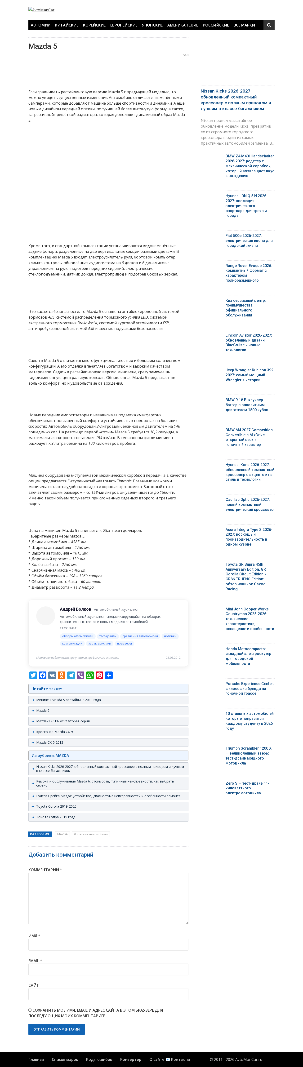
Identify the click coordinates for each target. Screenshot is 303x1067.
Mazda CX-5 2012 (49, 742)
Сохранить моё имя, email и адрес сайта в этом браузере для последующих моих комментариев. (95, 1013)
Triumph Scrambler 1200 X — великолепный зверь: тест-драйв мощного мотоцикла (249, 755)
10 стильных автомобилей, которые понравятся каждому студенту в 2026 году (250, 720)
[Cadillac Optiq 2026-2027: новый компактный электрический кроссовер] (211, 500)
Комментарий (45, 869)
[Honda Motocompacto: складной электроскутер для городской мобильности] (211, 650)
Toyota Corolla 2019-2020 (56, 806)
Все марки (244, 25)
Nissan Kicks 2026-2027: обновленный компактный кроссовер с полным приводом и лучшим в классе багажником (110, 768)
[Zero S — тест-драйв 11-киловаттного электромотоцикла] (211, 784)
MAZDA (62, 834)
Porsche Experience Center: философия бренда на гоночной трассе (250, 688)
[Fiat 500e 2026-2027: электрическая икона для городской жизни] (211, 236)
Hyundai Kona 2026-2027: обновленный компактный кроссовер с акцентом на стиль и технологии (250, 472)
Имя (34, 935)
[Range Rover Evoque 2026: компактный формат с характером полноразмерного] (211, 266)
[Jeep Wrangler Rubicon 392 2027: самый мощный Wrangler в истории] (211, 371)
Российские (216, 25)
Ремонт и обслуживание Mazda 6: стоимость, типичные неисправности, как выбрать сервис (105, 783)
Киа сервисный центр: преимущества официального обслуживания (246, 307)
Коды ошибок (99, 1059)
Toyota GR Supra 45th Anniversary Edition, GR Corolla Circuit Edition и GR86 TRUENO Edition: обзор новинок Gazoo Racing (246, 576)
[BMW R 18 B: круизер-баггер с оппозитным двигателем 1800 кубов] (211, 401)
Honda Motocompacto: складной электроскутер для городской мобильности (248, 656)
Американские (182, 25)
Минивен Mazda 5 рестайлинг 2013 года (68, 700)
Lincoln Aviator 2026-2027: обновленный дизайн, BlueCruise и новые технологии (249, 342)
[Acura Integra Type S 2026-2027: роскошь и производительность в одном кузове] (211, 530)
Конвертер (130, 1059)
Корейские (94, 25)
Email (35, 960)
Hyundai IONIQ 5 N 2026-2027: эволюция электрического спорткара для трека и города (247, 206)
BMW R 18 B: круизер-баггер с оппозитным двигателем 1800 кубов (247, 405)
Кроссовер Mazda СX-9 (54, 731)
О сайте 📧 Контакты (169, 1059)
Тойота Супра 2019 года (56, 817)
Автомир (40, 25)
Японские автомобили (91, 834)
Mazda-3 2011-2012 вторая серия (63, 721)
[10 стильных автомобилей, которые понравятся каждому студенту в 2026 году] (211, 714)
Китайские (66, 25)
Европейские (123, 25)
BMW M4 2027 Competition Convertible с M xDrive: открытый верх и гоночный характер (249, 437)
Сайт (33, 985)
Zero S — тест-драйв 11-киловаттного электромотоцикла (247, 788)
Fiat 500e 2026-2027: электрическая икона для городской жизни (249, 240)
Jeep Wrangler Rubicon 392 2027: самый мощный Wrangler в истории (249, 375)
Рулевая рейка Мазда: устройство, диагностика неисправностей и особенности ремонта (108, 796)
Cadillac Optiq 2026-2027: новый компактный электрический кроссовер (250, 504)
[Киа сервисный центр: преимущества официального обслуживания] (211, 301)
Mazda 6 (42, 710)
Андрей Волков (75, 609)
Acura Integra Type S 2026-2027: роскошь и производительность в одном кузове (249, 537)
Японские (152, 25)
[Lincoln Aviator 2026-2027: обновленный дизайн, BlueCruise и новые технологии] (211, 336)
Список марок (65, 1059)
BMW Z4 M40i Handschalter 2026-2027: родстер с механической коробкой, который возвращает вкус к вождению (250, 166)
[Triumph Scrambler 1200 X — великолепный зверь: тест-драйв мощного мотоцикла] (211, 749)
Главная (36, 1059)
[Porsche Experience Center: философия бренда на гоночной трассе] (211, 684)
